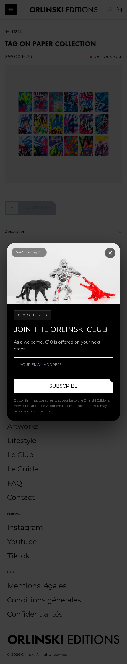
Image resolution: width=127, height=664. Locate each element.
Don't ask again (29, 252)
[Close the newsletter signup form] (110, 253)
